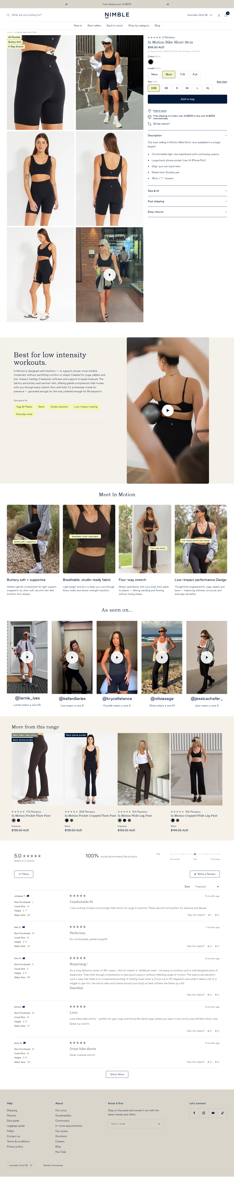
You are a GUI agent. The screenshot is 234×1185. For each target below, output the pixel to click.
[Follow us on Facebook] (194, 1113)
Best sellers (94, 25)
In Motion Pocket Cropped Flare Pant (90, 815)
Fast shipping (156, 201)
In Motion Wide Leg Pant (135, 815)
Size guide (13, 1120)
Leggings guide (16, 1125)
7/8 (182, 74)
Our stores (61, 1131)
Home (9, 32)
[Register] (159, 1124)
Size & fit (153, 190)
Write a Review (208, 874)
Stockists (61, 1136)
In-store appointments (68, 1125)
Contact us (13, 1136)
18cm (168, 74)
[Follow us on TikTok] (222, 1113)
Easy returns (155, 211)
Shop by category (138, 25)
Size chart (222, 81)
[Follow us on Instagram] (203, 1113)
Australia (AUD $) (197, 15)
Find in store (159, 110)
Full (195, 74)
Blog (157, 25)
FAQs (10, 1131)
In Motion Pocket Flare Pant (31, 815)
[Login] (219, 15)
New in (78, 25)
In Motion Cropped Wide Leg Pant (194, 815)
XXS (154, 88)
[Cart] (225, 15)
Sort (188, 886)
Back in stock (115, 25)
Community (62, 1120)
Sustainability (63, 1115)
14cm (154, 74)
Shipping (12, 1110)
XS (166, 88)
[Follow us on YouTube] (213, 1113)
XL (208, 88)
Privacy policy (15, 1146)
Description (155, 135)
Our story (61, 1110)
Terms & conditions (18, 1141)
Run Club (60, 1151)
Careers (60, 1141)
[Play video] (109, 275)
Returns (11, 1115)
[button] (161, 37)
